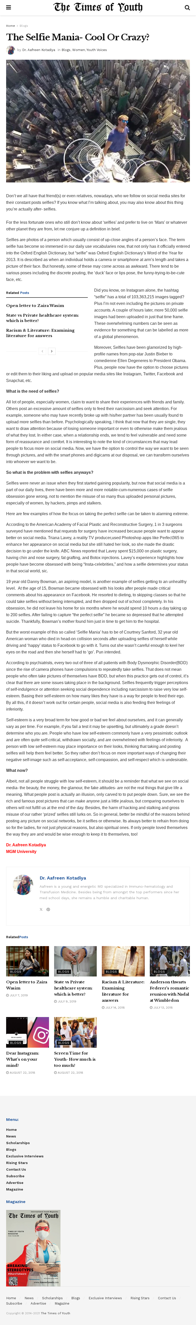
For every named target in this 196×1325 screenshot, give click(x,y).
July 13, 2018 (162, 1007)
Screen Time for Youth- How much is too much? (75, 1059)
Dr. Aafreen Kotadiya (38, 50)
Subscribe (15, 1176)
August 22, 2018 (22, 1072)
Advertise (14, 1183)
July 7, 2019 (18, 995)
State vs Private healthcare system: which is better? (73, 988)
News (11, 1136)
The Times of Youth (55, 1313)
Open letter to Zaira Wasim (35, 305)
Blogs (24, 26)
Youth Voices (97, 50)
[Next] (52, 351)
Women (78, 50)
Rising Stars (17, 1163)
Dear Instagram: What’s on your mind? (22, 1059)
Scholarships (18, 1143)
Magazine (14, 1189)
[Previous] (42, 351)
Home (10, 26)
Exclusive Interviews (25, 1156)
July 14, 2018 (114, 1007)
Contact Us (16, 1169)
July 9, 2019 (66, 1001)
